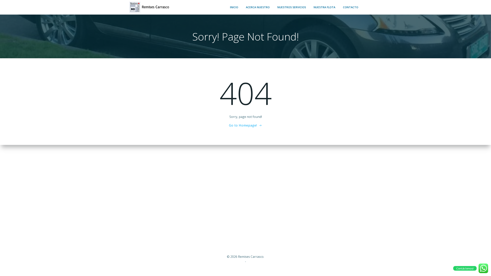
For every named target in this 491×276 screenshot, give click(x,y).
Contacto (350, 7)
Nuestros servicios (291, 7)
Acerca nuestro (258, 7)
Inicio (234, 7)
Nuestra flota (324, 7)
